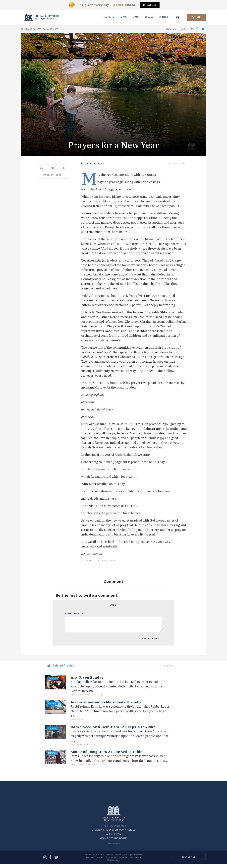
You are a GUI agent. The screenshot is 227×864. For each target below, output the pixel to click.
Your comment (75, 613)
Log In (183, 29)
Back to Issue (52, 175)
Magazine (109, 17)
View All (168, 666)
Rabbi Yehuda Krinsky (94, 163)
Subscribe (171, 29)
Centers (164, 17)
